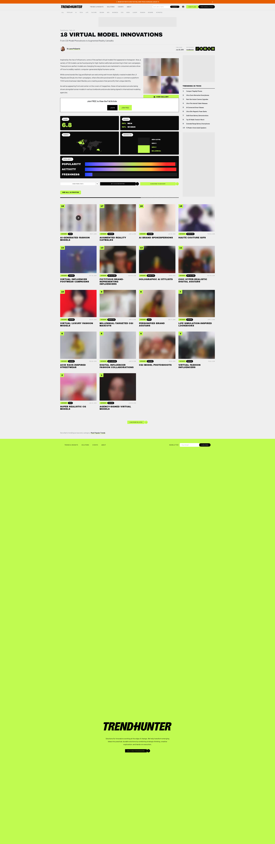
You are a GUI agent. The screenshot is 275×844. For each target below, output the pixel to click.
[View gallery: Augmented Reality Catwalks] (170, 67)
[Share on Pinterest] (213, 49)
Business (115, 12)
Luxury (135, 12)
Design (102, 12)
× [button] (212, 2)
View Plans (192, 7)
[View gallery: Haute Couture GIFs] (170, 85)
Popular (70, 12)
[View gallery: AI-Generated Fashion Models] (152, 67)
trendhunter (190, 50)
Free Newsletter (207, 7)
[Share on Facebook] (205, 49)
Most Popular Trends (98, 433)
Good (128, 12)
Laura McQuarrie (74, 49)
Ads (108, 12)
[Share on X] (209, 49)
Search (174, 7)
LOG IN (112, 108)
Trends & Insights (97, 7)
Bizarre (150, 12)
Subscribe (205, 445)
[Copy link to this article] (197, 49)
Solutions (111, 7)
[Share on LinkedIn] (201, 49)
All (63, 12)
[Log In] (183, 7)
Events (120, 7)
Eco (122, 12)
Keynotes (159, 12)
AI (76, 12)
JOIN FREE (125, 108)
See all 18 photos (70, 192)
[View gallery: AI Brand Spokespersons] (152, 85)
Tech (81, 12)
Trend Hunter (64, 30)
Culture (94, 12)
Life (87, 12)
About (129, 7)
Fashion (142, 12)
